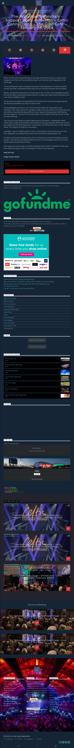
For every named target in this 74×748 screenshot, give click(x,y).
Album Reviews (9, 301)
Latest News (8, 312)
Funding (52, 690)
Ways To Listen (54, 706)
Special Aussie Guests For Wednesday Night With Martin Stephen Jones (26, 284)
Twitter (19, 739)
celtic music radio (32, 35)
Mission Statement (55, 700)
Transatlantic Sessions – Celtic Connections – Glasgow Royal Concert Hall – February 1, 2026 (37, 516)
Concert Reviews (44, 12)
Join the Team (53, 693)
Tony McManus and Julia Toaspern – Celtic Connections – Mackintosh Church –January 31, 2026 (37, 546)
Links (51, 695)
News (5, 315)
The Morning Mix (11, 371)
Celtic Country (10, 359)
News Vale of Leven (10, 326)
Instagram (29, 739)
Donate (51, 688)
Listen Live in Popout (37, 340)
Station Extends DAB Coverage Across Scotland (19, 279)
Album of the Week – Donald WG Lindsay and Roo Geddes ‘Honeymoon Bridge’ (29, 281)
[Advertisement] (17, 420)
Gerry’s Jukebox (11, 389)
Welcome (52, 709)
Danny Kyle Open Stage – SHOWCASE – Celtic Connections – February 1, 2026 (37, 576)
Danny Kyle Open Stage (11, 309)
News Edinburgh (9, 317)
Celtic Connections (30, 12)
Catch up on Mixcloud (37, 347)
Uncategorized (8, 328)
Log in (29, 712)
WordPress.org (31, 719)
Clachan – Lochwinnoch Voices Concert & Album (19, 288)
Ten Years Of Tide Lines (11, 286)
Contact (51, 684)
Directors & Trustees (55, 686)
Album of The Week (10, 298)
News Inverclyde (9, 323)
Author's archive (37, 171)
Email (39, 739)
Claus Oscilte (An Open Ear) (16, 395)
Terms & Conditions (55, 704)
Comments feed (32, 716)
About (51, 681)
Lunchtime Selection (13, 377)
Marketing (52, 697)
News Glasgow (8, 320)
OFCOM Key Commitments (58, 702)
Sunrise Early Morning (13, 365)
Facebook (9, 739)
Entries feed (30, 714)
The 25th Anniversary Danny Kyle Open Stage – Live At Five (37, 617)
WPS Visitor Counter (18, 492)
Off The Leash (10, 383)
